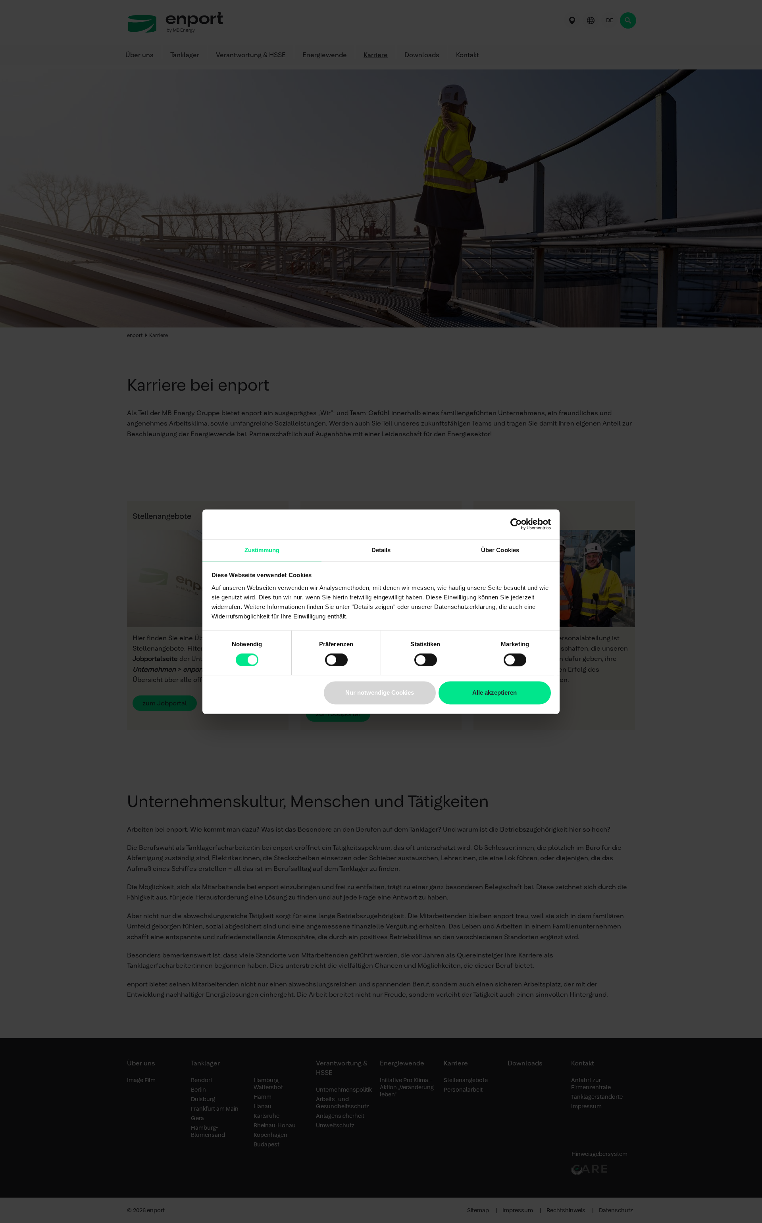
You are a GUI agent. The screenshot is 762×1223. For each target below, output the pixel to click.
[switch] (336, 659)
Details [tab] (381, 550)
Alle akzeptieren (494, 693)
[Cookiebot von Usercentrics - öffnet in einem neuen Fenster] (516, 524)
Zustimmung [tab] (262, 550)
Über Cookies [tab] (500, 550)
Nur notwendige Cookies (379, 693)
